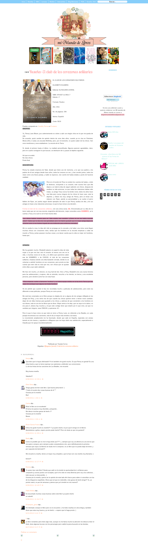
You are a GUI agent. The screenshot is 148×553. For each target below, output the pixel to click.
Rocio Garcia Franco (33, 424)
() (21, 540)
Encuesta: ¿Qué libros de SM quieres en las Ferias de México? (111, 156)
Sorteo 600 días (112, 132)
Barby (28, 438)
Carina (28, 403)
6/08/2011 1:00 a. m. (34, 398)
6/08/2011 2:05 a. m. (34, 419)
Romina (28, 467)
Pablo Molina (30, 490)
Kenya (28, 358)
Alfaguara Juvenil (50, 346)
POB (82, 2)
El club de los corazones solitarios (67, 346)
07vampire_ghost (32, 504)
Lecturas (44, 2)
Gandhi (40, 126)
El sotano (53, 126)
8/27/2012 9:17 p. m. (34, 527)
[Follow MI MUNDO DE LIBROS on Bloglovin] (112, 97)
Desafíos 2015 (91, 2)
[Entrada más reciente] (22, 536)
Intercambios (61, 2)
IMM (37, 2)
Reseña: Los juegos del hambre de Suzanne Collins (115, 145)
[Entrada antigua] (94, 536)
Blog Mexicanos (73, 2)
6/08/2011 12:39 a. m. (35, 379)
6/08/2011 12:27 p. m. (35, 461)
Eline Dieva (29, 384)
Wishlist (52, 2)
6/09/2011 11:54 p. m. (35, 499)
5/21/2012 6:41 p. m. (34, 513)
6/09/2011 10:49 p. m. (35, 485)
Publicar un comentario (29, 532)
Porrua (46, 126)
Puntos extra (111, 174)
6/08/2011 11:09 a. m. (35, 433)
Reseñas (30, 2)
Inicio (23, 2)
